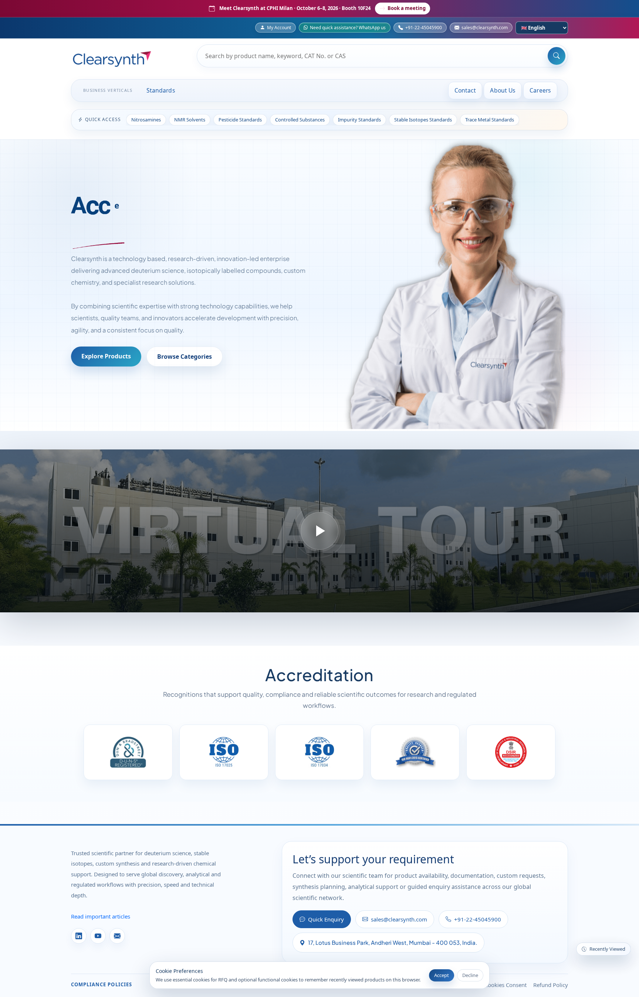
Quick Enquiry (326, 919)
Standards (160, 90)
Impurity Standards (359, 119)
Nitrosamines (146, 119)
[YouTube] (98, 936)
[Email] (117, 936)
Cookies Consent (505, 984)
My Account (279, 27)
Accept (441, 975)
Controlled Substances (300, 119)
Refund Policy (550, 984)
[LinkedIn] (79, 936)
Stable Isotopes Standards (423, 119)
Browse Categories (184, 356)
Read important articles (100, 916)
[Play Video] (319, 531)
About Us (502, 90)
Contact (465, 90)
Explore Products (106, 356)
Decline (470, 975)
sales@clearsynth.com (485, 27)
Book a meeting (407, 8)
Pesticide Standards (240, 119)
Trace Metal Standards (489, 119)
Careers (540, 90)
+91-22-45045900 (423, 27)
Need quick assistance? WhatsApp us (348, 27)
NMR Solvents (189, 119)
